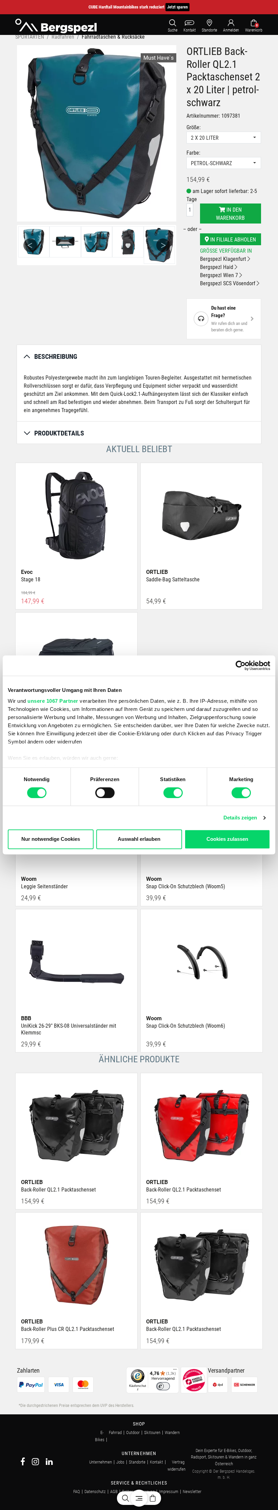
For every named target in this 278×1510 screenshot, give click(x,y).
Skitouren (152, 1432)
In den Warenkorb (230, 214)
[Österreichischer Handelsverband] (194, 1379)
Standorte (137, 1462)
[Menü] (175, 1371)
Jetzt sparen (177, 7)
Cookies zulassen (227, 839)
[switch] (105, 792)
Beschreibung (55, 356)
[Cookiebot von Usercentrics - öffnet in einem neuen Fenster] (240, 665)
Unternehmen (100, 1462)
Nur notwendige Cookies (50, 839)
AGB (114, 1491)
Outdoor (133, 1432)
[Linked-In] (49, 1462)
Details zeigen (240, 817)
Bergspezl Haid (217, 267)
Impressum (168, 1491)
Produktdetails (59, 433)
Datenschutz (95, 1491)
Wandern (172, 1432)
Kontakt (156, 1462)
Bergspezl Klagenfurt (223, 259)
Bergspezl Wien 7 (219, 275)
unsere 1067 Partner (52, 701)
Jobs (120, 1462)
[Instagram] (35, 1462)
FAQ (76, 1491)
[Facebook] (22, 1462)
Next (163, 245)
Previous (30, 245)
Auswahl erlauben (139, 839)
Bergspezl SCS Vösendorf (228, 283)
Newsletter (192, 1491)
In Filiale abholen (232, 239)
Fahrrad (115, 1432)
